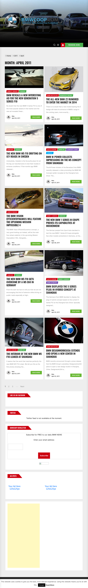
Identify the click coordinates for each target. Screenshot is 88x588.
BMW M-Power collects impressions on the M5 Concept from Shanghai (63, 160)
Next (22, 386)
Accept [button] (41, 585)
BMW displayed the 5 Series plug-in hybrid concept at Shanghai (61, 289)
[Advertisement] (24, 536)
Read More (36, 117)
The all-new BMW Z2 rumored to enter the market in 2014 (62, 100)
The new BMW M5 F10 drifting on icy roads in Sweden (24, 154)
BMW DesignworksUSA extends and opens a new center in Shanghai (63, 353)
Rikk (13, 116)
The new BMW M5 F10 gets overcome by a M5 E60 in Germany (20, 282)
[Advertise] (14, 482)
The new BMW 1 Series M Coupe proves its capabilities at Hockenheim (62, 223)
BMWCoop (14, 401)
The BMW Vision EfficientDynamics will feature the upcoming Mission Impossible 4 (23, 220)
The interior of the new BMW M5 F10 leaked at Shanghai (24, 355)
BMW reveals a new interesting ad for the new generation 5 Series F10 (23, 98)
